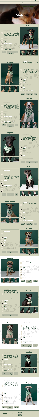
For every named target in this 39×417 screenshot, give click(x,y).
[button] (22, 2)
